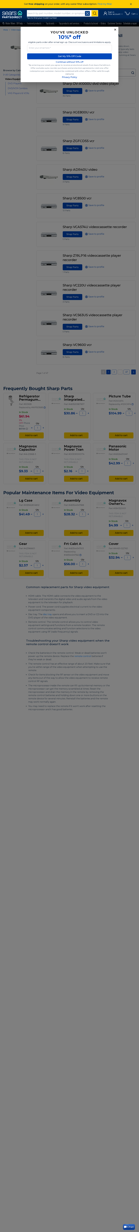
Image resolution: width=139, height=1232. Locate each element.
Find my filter (104, 4)
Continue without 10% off (69, 62)
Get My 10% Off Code (69, 56)
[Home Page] (13, 14)
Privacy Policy (69, 77)
